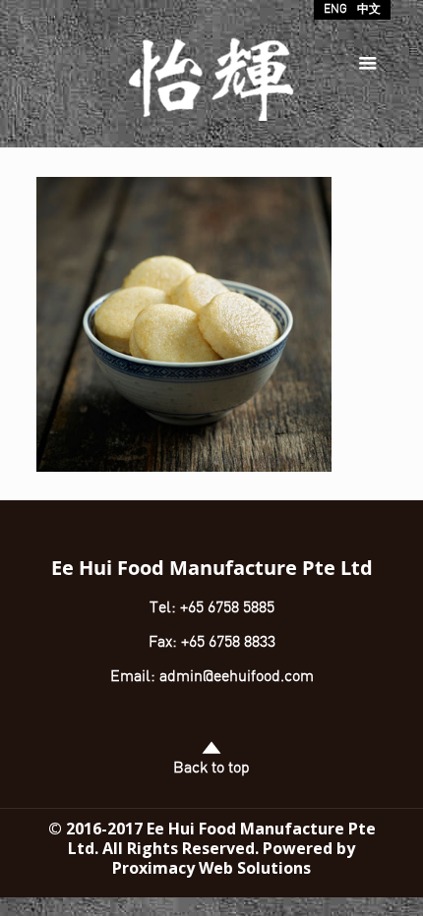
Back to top (211, 768)
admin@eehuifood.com (236, 677)
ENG (335, 10)
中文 (369, 10)
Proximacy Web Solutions (211, 868)
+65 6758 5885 (225, 608)
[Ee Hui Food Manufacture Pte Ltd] (212, 83)
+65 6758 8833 (228, 643)
